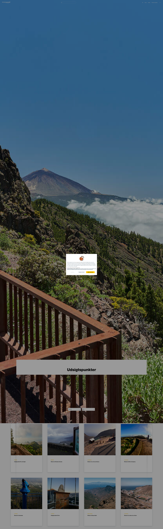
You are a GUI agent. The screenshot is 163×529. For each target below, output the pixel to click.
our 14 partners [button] (77, 262)
